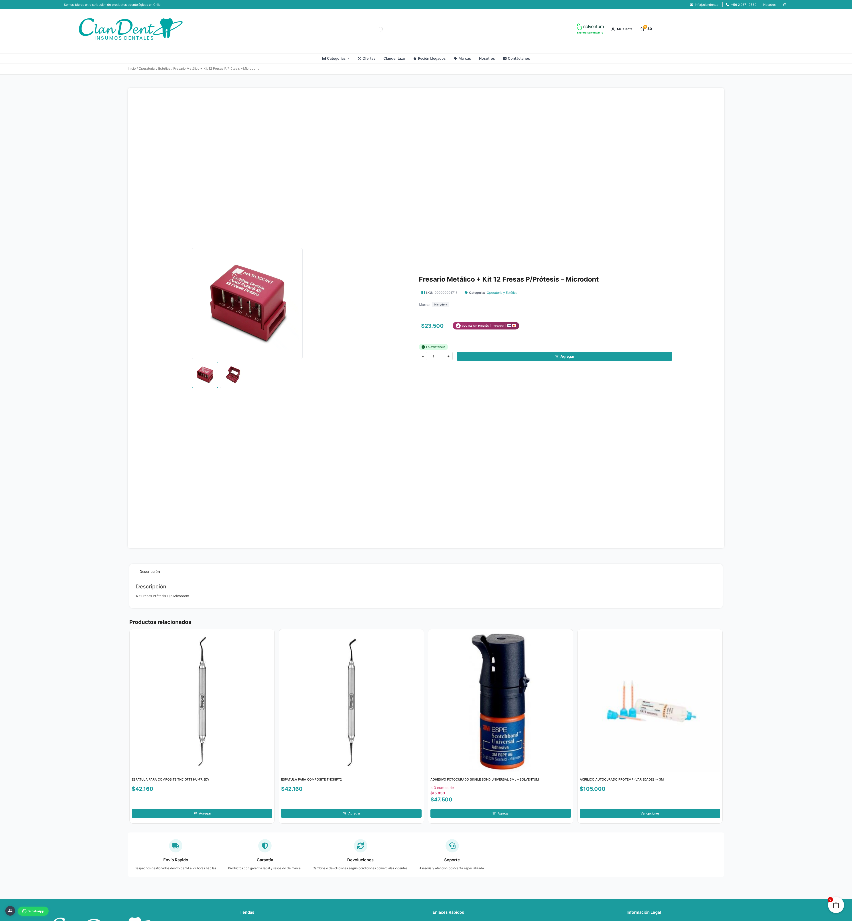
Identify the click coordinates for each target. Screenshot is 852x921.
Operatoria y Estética (154, 69)
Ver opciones (650, 813)
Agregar (567, 356)
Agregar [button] (205, 813)
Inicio (132, 69)
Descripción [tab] (150, 571)
